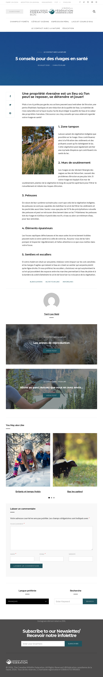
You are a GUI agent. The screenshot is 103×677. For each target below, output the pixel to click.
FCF (56, 2)
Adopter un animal (30, 2)
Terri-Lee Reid (51, 314)
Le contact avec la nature (45, 28)
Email (42, 554)
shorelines (68, 282)
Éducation (68, 28)
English (67, 2)
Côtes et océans (40, 22)
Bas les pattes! (75, 491)
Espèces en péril (60, 22)
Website (72, 554)
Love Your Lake (53, 282)
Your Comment (16, 524)
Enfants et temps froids (28, 491)
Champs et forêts (19, 22)
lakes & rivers (36, 282)
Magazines (47, 2)
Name (12, 554)
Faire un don (12, 2)
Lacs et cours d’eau (82, 22)
